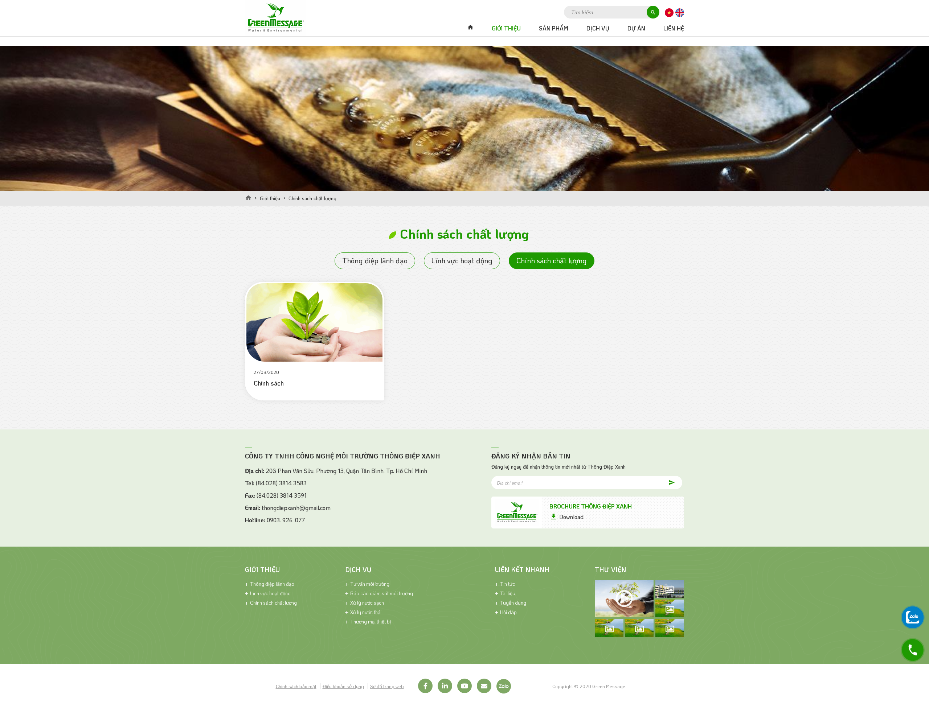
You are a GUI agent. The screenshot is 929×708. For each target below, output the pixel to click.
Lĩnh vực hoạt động (461, 260)
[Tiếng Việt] (669, 12)
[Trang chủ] (248, 197)
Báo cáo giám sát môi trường (381, 593)
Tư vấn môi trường (369, 583)
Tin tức (507, 583)
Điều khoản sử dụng (343, 686)
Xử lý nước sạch (367, 602)
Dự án (636, 28)
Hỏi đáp (508, 612)
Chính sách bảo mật (296, 686)
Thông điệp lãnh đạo (375, 260)
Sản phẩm (553, 28)
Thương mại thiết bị (370, 621)
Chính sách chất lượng (551, 260)
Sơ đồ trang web (387, 686)
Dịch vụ (597, 28)
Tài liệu (507, 593)
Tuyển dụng (513, 602)
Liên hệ (673, 28)
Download (571, 516)
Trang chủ (470, 28)
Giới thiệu (506, 28)
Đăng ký (666, 482)
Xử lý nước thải (365, 612)
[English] (679, 12)
